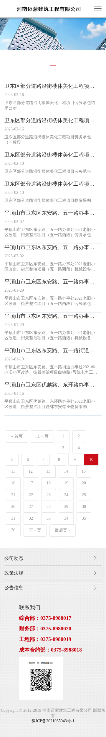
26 (13, 506)
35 (84, 518)
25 (84, 495)
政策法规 (13, 572)
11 (13, 471)
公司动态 (13, 558)
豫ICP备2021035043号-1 (53, 721)
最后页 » (62, 530)
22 (31, 495)
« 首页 (17, 436)
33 (49, 518)
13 (48, 471)
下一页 (35, 530)
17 (31, 483)
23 (49, 495)
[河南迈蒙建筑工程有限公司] (49, 8)
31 (13, 518)
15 (84, 471)
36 (13, 530)
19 (66, 483)
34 (66, 518)
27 (31, 506)
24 (66, 495)
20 (84, 483)
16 (13, 483)
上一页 (42, 436)
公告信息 (13, 587)
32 (31, 518)
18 (49, 483)
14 (66, 471)
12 (31, 471)
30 (84, 506)
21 (13, 495)
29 (66, 506)
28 (49, 506)
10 (91, 459)
